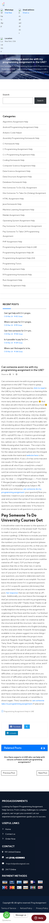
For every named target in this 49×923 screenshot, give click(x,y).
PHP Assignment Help (12, 241)
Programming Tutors (12, 263)
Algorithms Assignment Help (15, 121)
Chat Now (8, 13)
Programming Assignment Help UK (18, 252)
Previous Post (9, 773)
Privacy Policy (42, 908)
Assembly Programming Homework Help (21, 138)
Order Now (10, 839)
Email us (26, 13)
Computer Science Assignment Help (19, 165)
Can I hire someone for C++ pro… (18, 331)
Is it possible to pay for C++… (16, 339)
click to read (39, 388)
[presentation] (41, 748)
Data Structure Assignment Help (17, 176)
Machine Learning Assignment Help (18, 209)
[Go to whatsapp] (6, 915)
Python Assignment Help (14, 269)
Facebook (17, 727)
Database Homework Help (15, 182)
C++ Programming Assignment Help (19, 154)
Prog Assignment (38, 903)
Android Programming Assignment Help (20, 127)
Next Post (42, 773)
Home (8, 829)
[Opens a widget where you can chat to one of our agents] (38, 918)
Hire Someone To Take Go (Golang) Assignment (24, 193)
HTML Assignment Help (13, 198)
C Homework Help (11, 143)
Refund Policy (26, 908)
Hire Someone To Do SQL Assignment (20, 187)
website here (32, 455)
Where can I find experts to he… (17, 348)
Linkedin (12, 733)
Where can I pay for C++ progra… (18, 322)
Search (6, 94)
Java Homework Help (12, 204)
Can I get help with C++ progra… (17, 313)
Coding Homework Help (13, 160)
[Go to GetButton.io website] (6, 920)
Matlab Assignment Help (14, 215)
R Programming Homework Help (17, 274)
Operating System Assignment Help (19, 220)
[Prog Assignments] (3, 4)
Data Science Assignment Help (16, 171)
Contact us (10, 834)
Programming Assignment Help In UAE (20, 247)
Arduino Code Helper (12, 132)
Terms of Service (8, 908)
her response (12, 593)
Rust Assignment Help (12, 280)
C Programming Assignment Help (18, 149)
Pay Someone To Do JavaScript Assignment (22, 226)
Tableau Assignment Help (14, 285)
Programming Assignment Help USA (19, 258)
